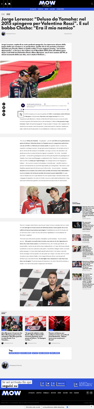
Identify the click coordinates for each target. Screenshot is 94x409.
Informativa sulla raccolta (33, 407)
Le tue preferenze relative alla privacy (53, 407)
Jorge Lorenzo (54, 353)
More (3, 313)
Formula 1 (46, 392)
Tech (70, 392)
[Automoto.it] (5, 4)
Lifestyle (40, 9)
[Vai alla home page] (47, 2)
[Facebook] (43, 383)
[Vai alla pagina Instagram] (91, 392)
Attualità (33, 9)
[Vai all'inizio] (11, 393)
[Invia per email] (3, 114)
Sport (46, 9)
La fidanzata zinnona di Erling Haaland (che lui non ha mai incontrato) (87, 237)
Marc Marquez (44, 353)
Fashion (76, 392)
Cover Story (60, 9)
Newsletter (61, 383)
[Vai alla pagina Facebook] (87, 392)
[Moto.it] (9, 4)
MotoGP (3, 330)
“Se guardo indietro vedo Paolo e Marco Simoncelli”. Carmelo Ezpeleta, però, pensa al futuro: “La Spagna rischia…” (35, 336)
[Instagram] (54, 383)
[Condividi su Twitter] (3, 107)
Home (3, 14)
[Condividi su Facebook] (3, 104)
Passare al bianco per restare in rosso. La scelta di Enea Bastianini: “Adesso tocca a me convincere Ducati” (59, 336)
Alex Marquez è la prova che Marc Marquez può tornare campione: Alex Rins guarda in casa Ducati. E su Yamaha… (11, 336)
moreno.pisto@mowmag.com (85, 385)
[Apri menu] (2, 4)
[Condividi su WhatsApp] (3, 111)
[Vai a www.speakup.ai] (68, 103)
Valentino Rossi (14, 353)
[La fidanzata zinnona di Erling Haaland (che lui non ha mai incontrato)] (77, 237)
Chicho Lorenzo (26, 353)
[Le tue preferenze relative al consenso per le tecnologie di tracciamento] (91, 406)
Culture (52, 9)
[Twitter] (48, 383)
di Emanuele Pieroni (10, 33)
